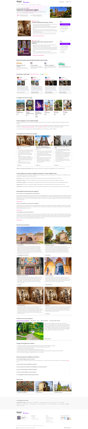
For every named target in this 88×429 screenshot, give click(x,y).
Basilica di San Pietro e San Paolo (28, 126)
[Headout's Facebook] (69, 427)
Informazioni (23, 4)
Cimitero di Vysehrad (48, 284)
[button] (19, 83)
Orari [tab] (38, 320)
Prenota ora (19, 165)
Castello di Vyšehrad (36, 402)
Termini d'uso (48, 420)
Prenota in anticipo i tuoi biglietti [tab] (22, 320)
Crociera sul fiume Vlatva (54, 402)
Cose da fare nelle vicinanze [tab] (55, 320)
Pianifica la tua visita (47, 338)
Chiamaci (33, 417)
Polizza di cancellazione (49, 421)
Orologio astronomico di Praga (45, 402)
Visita (27, 4)
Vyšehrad (45, 125)
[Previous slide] (19, 28)
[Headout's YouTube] (67, 427)
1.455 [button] (35, 40)
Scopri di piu (18, 69)
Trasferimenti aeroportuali (20, 405)
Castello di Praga (29, 402)
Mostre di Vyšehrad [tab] (44, 320)
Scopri (19, 4)
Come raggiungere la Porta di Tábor (22, 255)
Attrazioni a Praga (32, 4)
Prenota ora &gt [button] (19, 201)
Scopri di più (19, 284)
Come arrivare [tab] (33, 320)
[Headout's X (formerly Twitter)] (70, 427)
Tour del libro (47, 313)
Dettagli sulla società (49, 417)
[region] (24, 28)
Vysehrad (67, 360)
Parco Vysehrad (47, 255)
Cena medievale (61, 402)
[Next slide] (29, 28)
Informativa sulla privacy (49, 418)
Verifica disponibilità (65, 24)
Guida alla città (38, 4)
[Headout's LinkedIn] (64, 427)
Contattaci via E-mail (35, 418)
